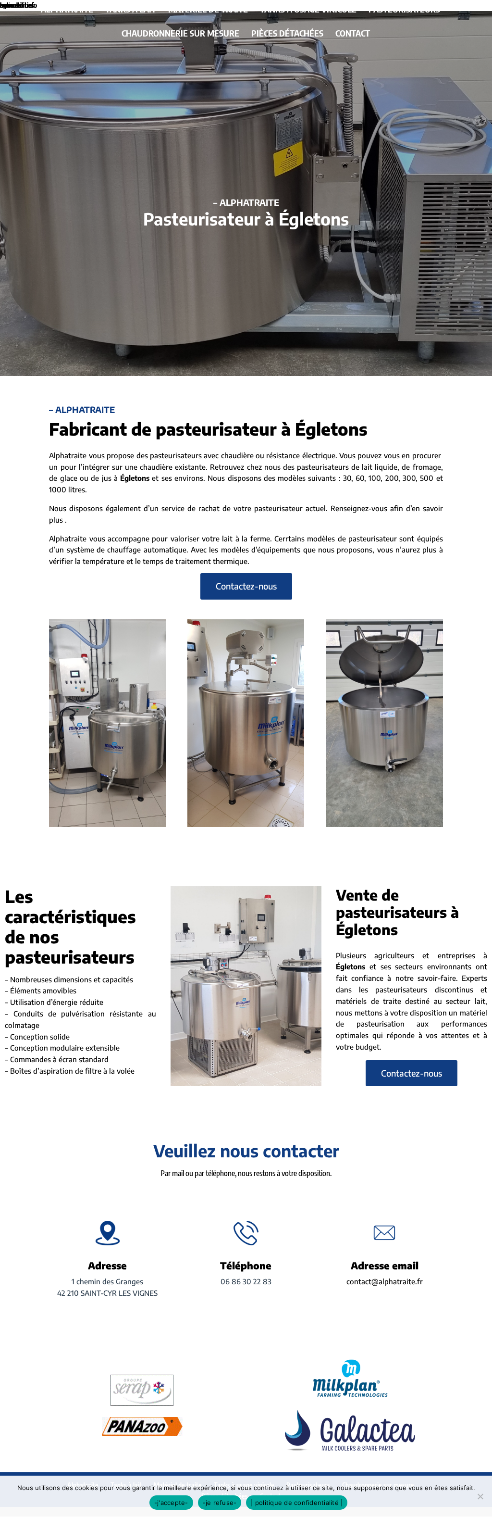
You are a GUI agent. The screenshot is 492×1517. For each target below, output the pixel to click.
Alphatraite (67, 10)
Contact (352, 34)
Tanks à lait (130, 10)
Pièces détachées (287, 34)
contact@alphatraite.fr (384, 1281)
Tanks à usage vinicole (308, 10)
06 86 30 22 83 (246, 1281)
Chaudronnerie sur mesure (180, 34)
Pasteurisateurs (404, 10)
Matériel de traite (208, 10)
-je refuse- (220, 1502)
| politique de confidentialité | (297, 1502)
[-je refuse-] (480, 1496)
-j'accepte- (171, 1502)
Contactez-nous (246, 585)
